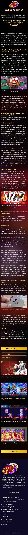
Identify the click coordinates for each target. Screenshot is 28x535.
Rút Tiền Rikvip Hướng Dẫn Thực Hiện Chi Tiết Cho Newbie (13, 399)
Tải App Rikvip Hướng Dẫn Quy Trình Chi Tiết (12, 377)
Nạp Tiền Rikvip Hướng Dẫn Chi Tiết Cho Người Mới (13, 421)
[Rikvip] (14, 4)
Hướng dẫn (5, 354)
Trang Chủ (3, 15)
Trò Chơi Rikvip (11, 15)
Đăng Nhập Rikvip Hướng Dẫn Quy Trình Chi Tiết (12, 443)
